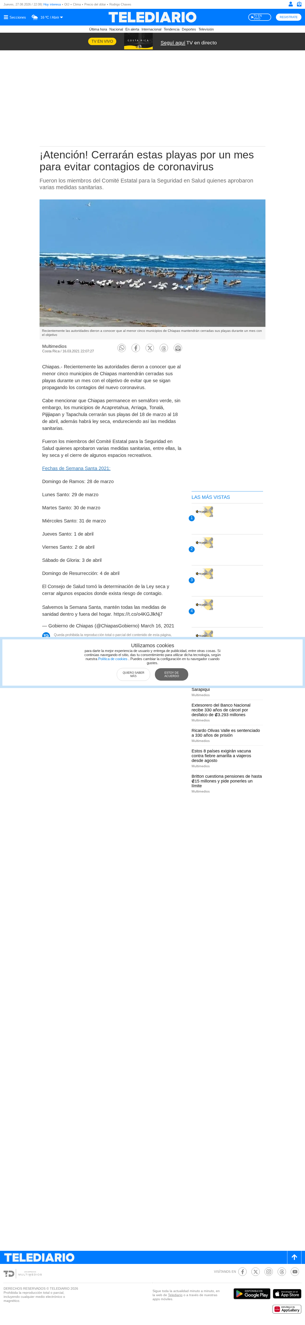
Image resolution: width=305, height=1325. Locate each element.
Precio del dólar (95, 4)
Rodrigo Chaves (120, 4)
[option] (152, 269)
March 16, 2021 (157, 625)
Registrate (289, 17)
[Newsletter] (299, 5)
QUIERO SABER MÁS (133, 674)
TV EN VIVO (258, 17)
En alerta (132, 29)
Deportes (189, 29)
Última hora (98, 29)
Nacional (116, 29)
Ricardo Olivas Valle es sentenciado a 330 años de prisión (226, 733)
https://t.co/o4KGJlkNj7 (138, 614)
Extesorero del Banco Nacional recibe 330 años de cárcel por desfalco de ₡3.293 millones (221, 710)
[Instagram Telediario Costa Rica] (268, 1272)
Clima (77, 4)
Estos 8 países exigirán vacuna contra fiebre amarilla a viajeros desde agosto (221, 756)
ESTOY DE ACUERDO (171, 674)
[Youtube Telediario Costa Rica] (295, 1272)
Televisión (206, 29)
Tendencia (171, 29)
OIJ (66, 4)
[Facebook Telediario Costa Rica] (242, 1272)
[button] (122, 348)
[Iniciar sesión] (290, 4)
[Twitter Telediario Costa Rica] (255, 1272)
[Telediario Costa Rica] (152, 17)
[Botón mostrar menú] (15, 17)
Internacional (151, 29)
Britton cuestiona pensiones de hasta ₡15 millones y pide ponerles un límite (227, 781)
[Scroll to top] (294, 1257)
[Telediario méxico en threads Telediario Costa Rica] (282, 1272)
